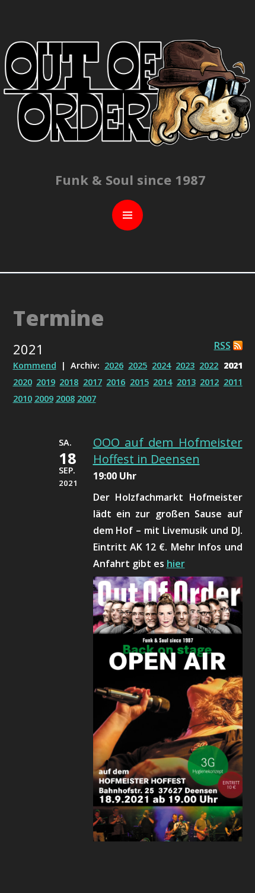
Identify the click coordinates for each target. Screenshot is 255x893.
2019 (45, 382)
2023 (185, 365)
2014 (162, 382)
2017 (92, 382)
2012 (209, 382)
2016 (115, 382)
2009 (43, 398)
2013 (186, 382)
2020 (22, 382)
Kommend (34, 365)
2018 (68, 382)
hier (176, 563)
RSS (222, 345)
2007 (86, 398)
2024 (161, 365)
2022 (208, 365)
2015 (139, 382)
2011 (233, 382)
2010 (22, 398)
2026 (113, 365)
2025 (137, 365)
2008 (65, 398)
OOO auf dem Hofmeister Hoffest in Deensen (168, 450)
